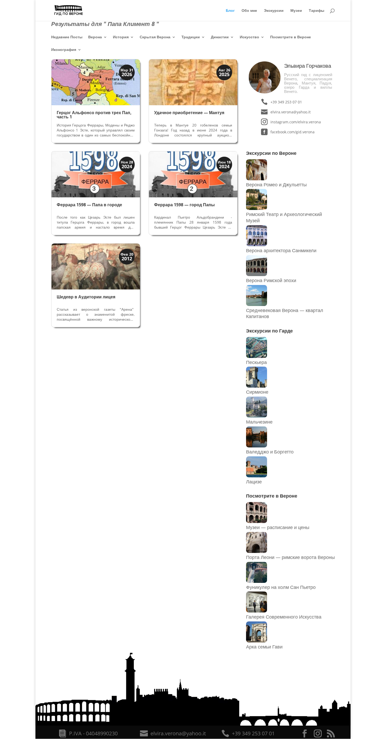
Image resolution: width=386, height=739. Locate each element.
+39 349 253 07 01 (286, 101)
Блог (230, 11)
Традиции (190, 37)
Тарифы (316, 11)
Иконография (63, 50)
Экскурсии (274, 11)
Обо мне (249, 11)
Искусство (249, 37)
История (121, 37)
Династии (220, 37)
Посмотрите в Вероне (290, 37)
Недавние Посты (66, 37)
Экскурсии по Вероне (271, 153)
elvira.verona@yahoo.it (290, 111)
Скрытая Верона (155, 37)
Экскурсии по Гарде (269, 331)
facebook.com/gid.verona (292, 131)
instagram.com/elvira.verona (295, 121)
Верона (95, 37)
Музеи (296, 11)
